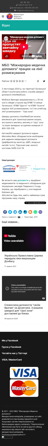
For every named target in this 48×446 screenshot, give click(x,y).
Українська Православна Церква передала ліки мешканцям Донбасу (23, 258)
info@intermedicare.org (25, 10)
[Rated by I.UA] (7, 438)
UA (21, 2)
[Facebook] (38, 81)
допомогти (22, 180)
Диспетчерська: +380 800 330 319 (24, 8)
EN (25, 2)
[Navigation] (3, 16)
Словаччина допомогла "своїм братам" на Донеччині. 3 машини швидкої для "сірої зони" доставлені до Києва (23, 309)
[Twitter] (44, 81)
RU (28, 2)
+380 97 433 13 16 (25, 5)
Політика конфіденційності (13, 435)
